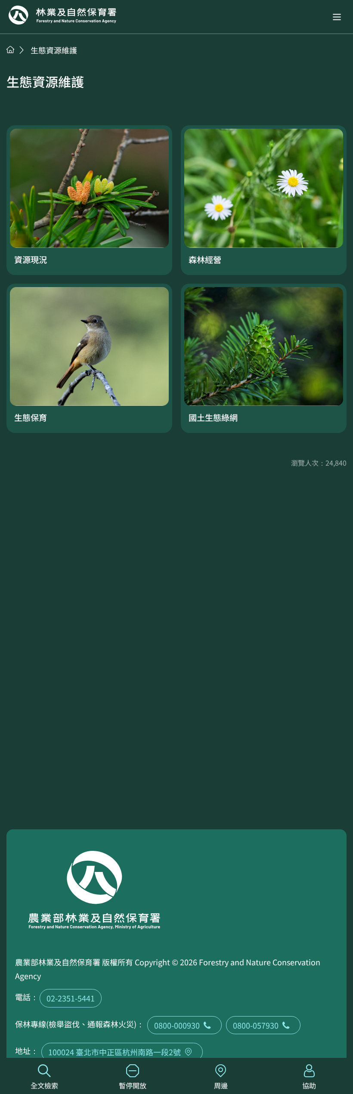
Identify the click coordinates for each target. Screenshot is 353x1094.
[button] (336, 17)
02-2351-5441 (70, 998)
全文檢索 (44, 1085)
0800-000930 (177, 1025)
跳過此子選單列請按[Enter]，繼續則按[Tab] (19, 60)
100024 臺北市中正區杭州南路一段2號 (114, 1051)
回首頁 (62, 15)
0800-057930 (256, 1025)
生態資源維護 (54, 50)
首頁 (10, 49)
